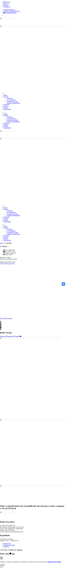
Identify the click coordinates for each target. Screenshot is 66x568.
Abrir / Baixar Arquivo (6, 318)
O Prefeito (9, 98)
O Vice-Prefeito (11, 100)
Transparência (7, 109)
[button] (33, 321)
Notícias (5, 107)
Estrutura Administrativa (13, 103)
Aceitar (2, 565)
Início (1, 243)
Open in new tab (9, 263)
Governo (5, 97)
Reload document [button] (10, 262)
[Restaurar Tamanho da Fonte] (4, 15)
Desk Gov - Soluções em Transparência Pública (36, 554)
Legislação (6, 104)
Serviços (5, 106)
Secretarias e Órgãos (12, 101)
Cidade (5, 95)
